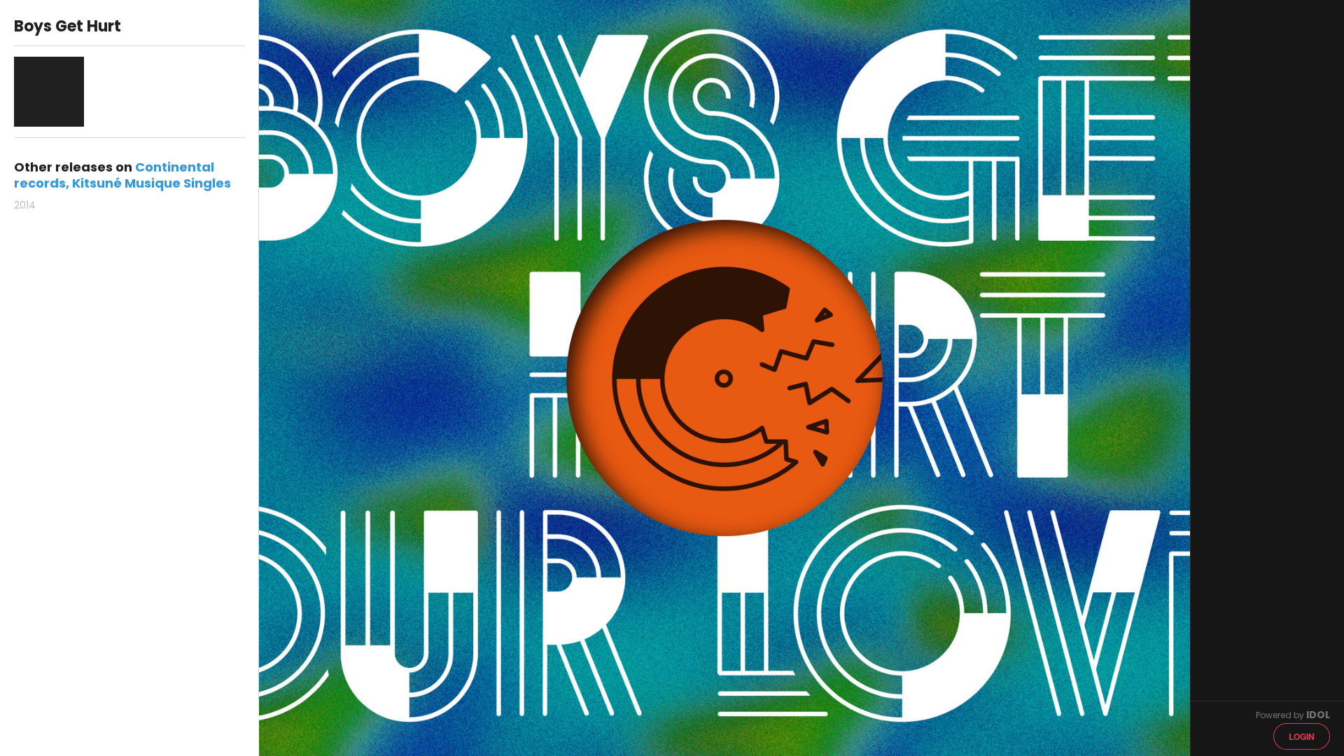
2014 (25, 205)
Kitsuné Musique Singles (151, 183)
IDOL (1318, 715)
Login (1302, 736)
